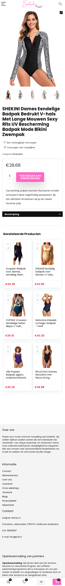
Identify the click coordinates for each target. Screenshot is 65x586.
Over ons (7, 479)
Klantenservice (10, 475)
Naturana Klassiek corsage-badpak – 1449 (46, 323)
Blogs (5, 496)
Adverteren (8, 505)
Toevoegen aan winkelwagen (30, 177)
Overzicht (7, 483)
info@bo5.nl (16, 537)
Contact (6, 471)
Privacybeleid (9, 500)
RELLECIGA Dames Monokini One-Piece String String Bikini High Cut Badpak (46, 377)
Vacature (7, 492)
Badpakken (17, 154)
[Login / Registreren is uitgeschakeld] (41, 581)
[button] (61, 12)
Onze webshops (10, 488)
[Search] (60, 4)
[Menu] (3, 4)
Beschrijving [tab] (12, 214)
